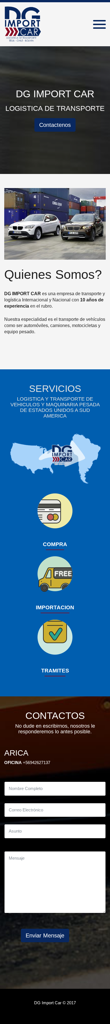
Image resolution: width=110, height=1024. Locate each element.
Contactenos (55, 125)
